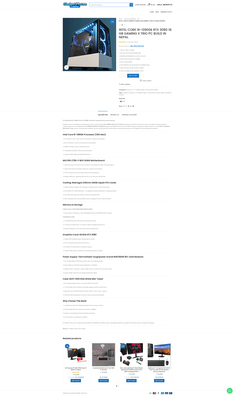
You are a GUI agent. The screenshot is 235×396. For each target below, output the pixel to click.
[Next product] (124, 25)
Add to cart (133, 75)
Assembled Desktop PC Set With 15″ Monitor (103, 369)
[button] (76, 380)
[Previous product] (120, 25)
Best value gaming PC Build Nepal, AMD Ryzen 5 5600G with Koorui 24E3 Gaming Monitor (131, 369)
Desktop (128, 89)
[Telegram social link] (133, 106)
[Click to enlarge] (66, 67)
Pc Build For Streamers (128, 92)
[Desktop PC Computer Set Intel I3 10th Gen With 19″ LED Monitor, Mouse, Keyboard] (159, 354)
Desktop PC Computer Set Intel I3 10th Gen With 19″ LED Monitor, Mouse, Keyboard (159, 369)
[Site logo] (75, 4)
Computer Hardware (130, 19)
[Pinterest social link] (128, 106)
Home (120, 19)
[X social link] (126, 106)
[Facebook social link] (124, 106)
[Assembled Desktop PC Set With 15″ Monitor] (103, 354)
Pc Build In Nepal (140, 89)
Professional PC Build (151, 89)
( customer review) (132, 42)
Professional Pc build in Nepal (155, 92)
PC (139, 19)
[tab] (103, 114)
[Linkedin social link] (131, 106)
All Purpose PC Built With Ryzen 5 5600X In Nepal (76, 369)
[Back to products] (122, 25)
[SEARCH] (131, 4)
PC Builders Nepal (141, 92)
